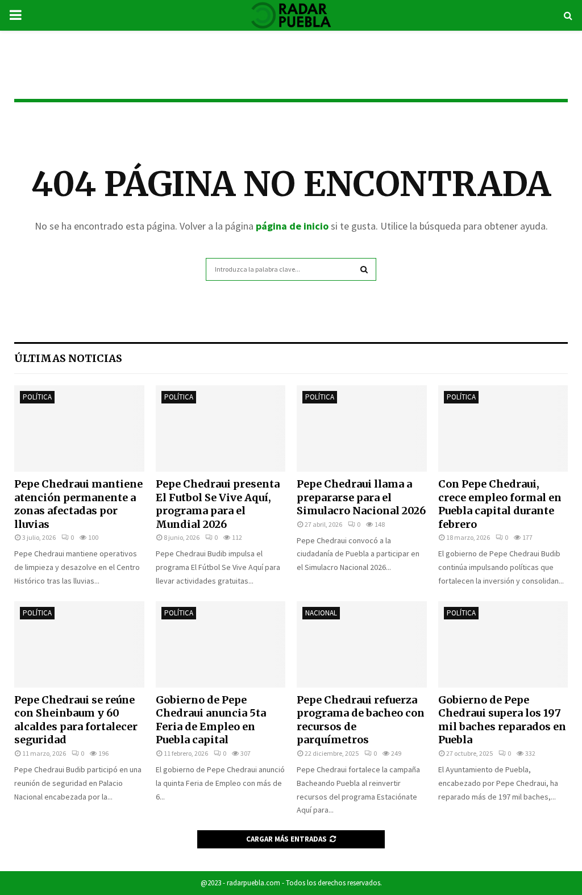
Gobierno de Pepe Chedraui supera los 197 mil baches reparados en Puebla (502, 719)
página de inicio (292, 225)
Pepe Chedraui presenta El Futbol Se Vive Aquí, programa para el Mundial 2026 (218, 503)
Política (37, 397)
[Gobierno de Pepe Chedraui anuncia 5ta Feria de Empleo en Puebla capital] (221, 644)
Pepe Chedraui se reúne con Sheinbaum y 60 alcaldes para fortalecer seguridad (76, 719)
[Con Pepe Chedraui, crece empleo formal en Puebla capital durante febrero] (503, 428)
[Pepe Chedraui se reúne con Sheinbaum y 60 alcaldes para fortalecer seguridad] (79, 644)
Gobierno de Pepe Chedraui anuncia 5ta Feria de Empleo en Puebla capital (211, 719)
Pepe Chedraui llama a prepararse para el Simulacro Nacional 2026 (361, 497)
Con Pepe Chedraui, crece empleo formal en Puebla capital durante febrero (500, 503)
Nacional (321, 613)
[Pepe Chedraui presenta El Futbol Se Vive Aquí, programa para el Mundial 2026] (221, 428)
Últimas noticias (68, 358)
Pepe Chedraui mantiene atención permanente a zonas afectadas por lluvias (78, 503)
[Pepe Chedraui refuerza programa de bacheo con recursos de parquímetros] (362, 644)
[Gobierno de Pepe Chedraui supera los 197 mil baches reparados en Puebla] (503, 644)
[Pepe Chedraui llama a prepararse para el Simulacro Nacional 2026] (362, 428)
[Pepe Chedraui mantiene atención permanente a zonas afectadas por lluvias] (79, 428)
